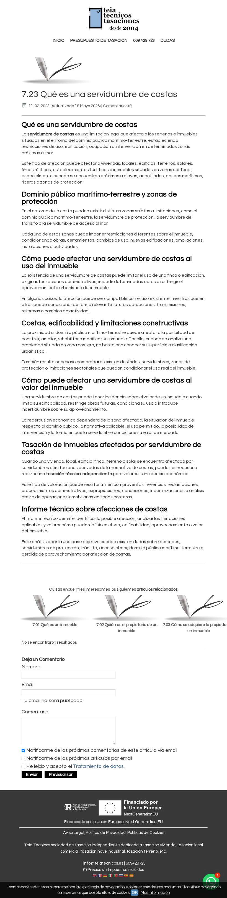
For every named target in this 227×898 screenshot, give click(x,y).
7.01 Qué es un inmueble (55, 625)
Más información (155, 893)
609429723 (136, 863)
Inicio (59, 40)
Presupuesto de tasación (98, 40)
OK (134, 893)
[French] (100, 875)
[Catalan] (132, 875)
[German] (105, 875)
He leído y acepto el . (75, 766)
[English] (94, 875)
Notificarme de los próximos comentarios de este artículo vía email (101, 750)
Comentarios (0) (117, 106)
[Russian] (121, 875)
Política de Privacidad (106, 833)
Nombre (31, 666)
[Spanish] (126, 875)
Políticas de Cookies (145, 833)
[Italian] (110, 875)
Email (27, 684)
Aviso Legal (73, 833)
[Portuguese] (116, 875)
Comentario (35, 711)
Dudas (168, 40)
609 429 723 (144, 40)
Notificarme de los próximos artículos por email (79, 758)
